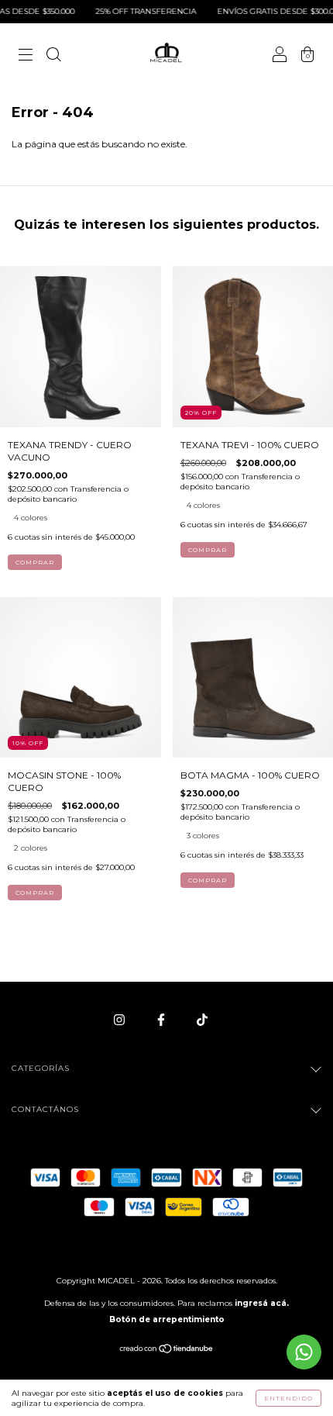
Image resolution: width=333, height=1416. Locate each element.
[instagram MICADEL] (120, 1019)
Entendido (288, 1398)
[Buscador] (53, 56)
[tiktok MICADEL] (202, 1019)
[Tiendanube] (166, 1350)
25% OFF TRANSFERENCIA (135, 11)
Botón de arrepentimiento (167, 1319)
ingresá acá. (262, 1303)
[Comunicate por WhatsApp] (304, 1352)
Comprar (34, 562)
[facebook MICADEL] (162, 1019)
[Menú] (25, 56)
